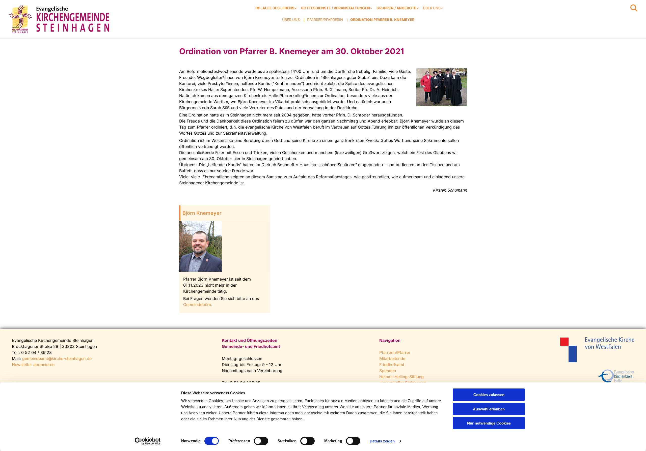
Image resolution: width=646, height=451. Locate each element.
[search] (634, 8)
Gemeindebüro (197, 304)
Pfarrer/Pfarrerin (325, 19)
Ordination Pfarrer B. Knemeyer (382, 19)
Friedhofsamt (391, 364)
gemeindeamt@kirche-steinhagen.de (57, 358)
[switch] (261, 441)
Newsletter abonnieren (33, 364)
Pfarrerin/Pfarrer (394, 352)
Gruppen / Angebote (396, 8)
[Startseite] (60, 19)
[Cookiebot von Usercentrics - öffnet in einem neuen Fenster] (148, 441)
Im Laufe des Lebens (274, 8)
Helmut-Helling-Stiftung (401, 376)
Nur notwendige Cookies (489, 423)
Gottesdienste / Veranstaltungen (335, 8)
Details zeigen (382, 441)
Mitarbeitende (392, 358)
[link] (276, 8)
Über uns (432, 8)
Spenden (387, 370)
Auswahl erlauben (489, 409)
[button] (224, 213)
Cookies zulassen (488, 395)
